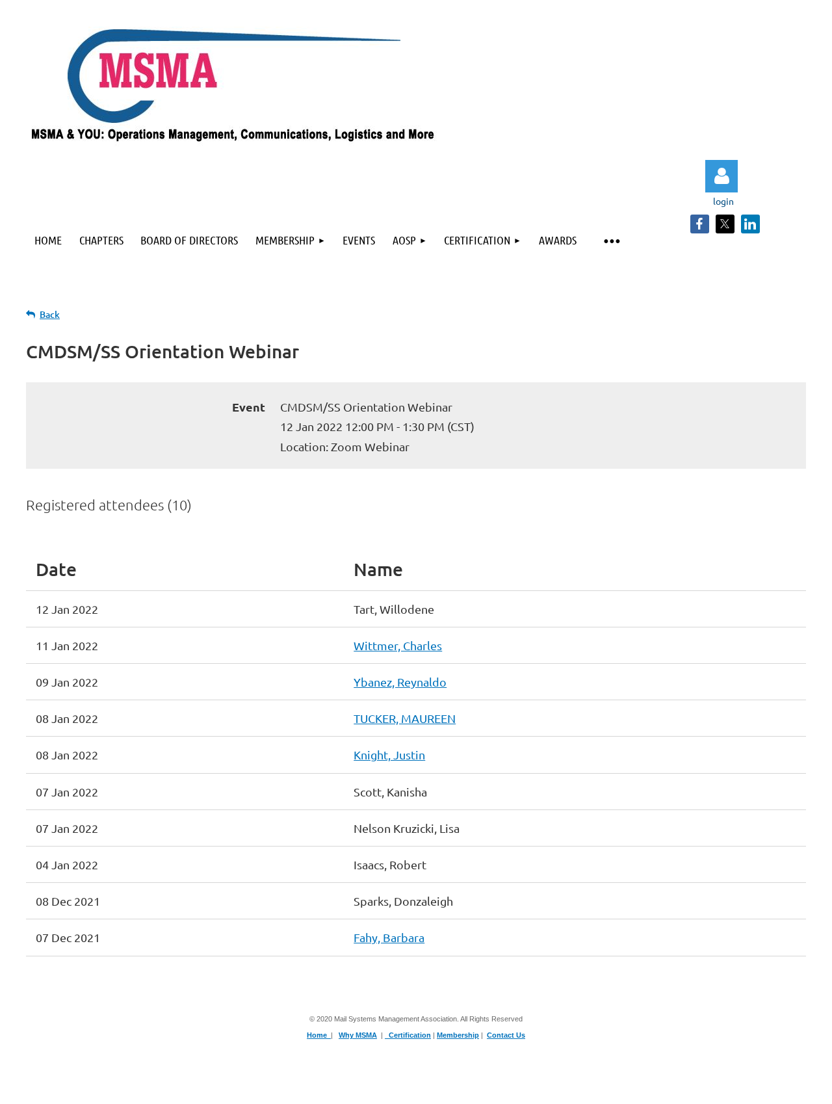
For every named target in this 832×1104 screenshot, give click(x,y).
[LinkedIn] (750, 224)
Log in (721, 176)
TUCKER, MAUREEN (405, 718)
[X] (725, 224)
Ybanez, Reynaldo (400, 682)
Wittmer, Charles (398, 645)
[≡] (611, 240)
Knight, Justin (389, 754)
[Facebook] (699, 224)
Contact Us (506, 1035)
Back (50, 314)
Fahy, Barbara (389, 937)
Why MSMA (358, 1035)
